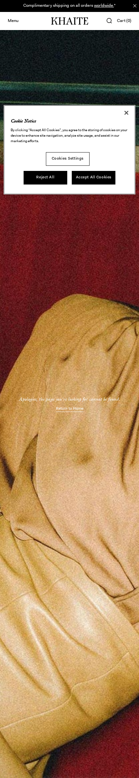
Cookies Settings (68, 159)
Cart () (124, 21)
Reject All (45, 177)
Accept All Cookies (94, 177)
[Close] (126, 113)
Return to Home (69, 409)
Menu (13, 21)
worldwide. (104, 6)
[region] (70, 149)
